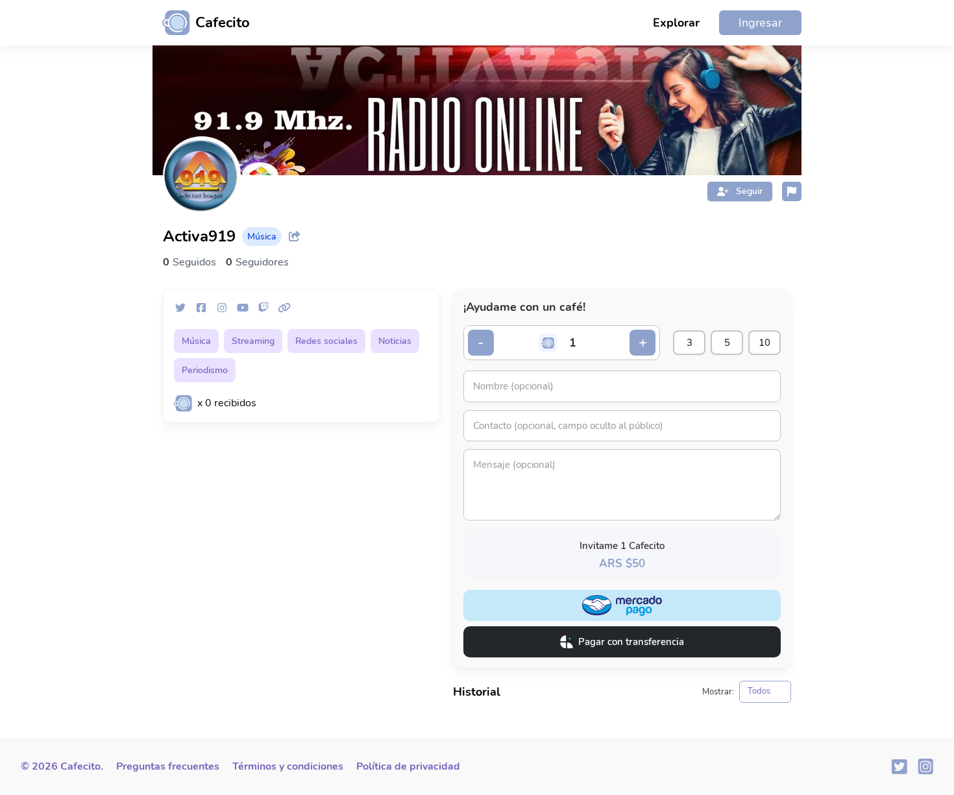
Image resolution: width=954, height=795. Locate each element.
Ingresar (760, 23)
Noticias (394, 341)
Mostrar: (718, 692)
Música (196, 341)
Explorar (676, 23)
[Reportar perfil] (791, 191)
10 (764, 342)
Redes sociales (326, 341)
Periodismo (205, 370)
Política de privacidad (408, 766)
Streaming (253, 341)
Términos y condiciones (287, 766)
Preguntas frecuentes (167, 766)
